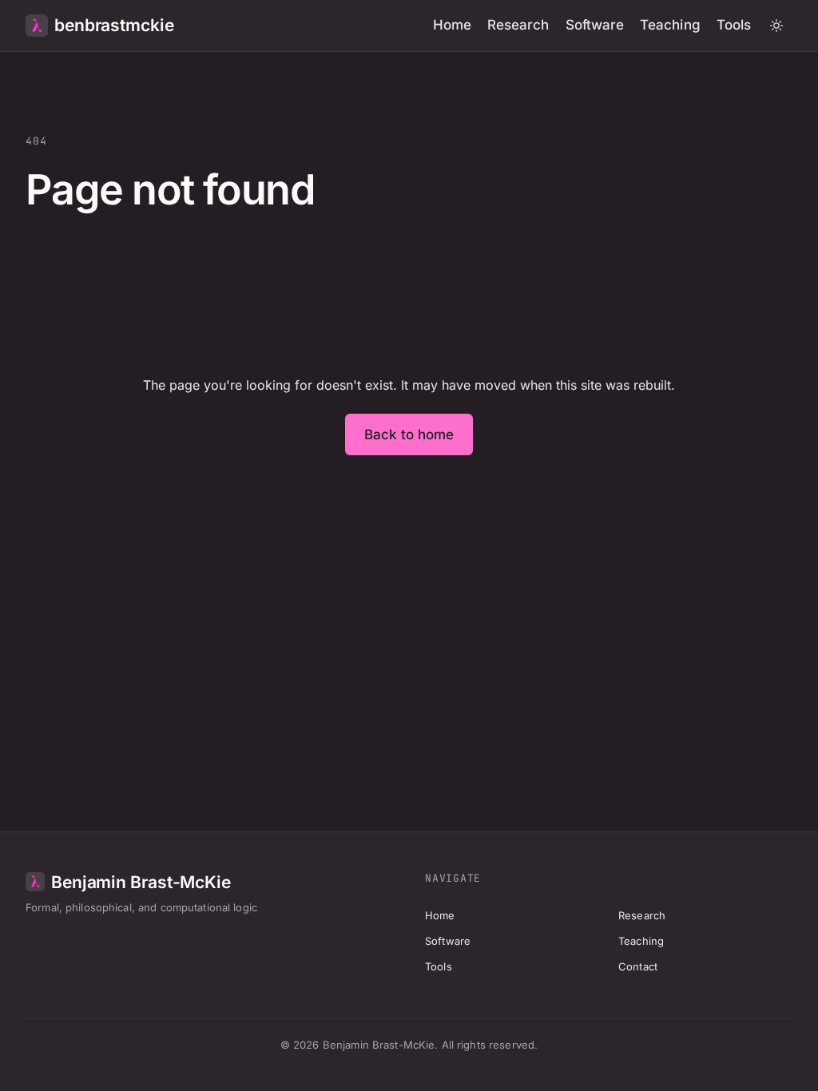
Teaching (670, 25)
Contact (637, 966)
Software (595, 25)
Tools (734, 25)
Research (518, 25)
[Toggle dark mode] (776, 26)
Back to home (409, 434)
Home (452, 25)
